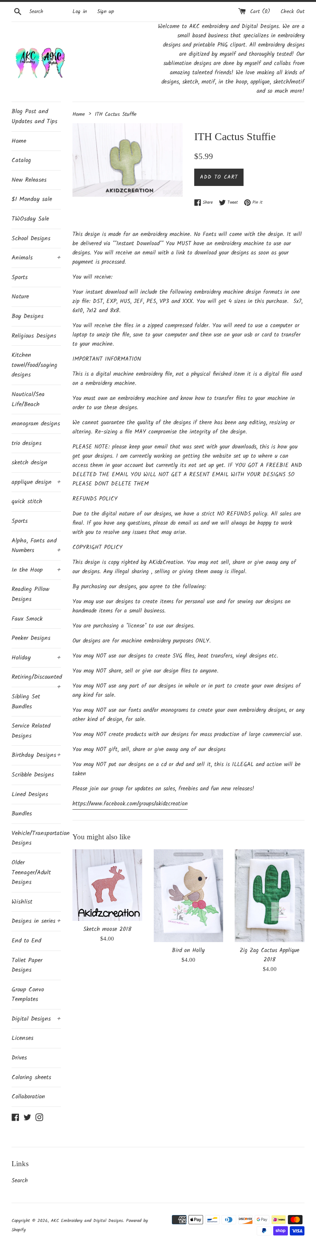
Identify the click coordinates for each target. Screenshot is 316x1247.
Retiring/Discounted (36, 679)
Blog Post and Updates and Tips (34, 116)
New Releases (29, 180)
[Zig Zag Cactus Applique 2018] (269, 895)
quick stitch (27, 501)
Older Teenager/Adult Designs (31, 872)
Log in (79, 12)
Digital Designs (36, 1019)
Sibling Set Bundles (26, 701)
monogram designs (36, 423)
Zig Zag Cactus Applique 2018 (269, 955)
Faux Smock (27, 619)
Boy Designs (28, 316)
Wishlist (22, 902)
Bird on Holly (188, 950)
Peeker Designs (31, 638)
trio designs (27, 443)
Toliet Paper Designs (27, 965)
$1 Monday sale (32, 199)
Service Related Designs (31, 731)
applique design (36, 482)
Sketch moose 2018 (107, 929)
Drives (19, 1058)
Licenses (23, 1038)
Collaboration (28, 1096)
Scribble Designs (33, 775)
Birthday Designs (36, 755)
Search (20, 1180)
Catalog (21, 160)
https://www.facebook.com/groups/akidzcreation (130, 803)
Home (19, 141)
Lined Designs (30, 794)
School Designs (31, 238)
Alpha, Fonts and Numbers (36, 546)
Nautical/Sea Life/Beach (28, 399)
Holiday (36, 658)
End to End (26, 941)
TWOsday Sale (30, 219)
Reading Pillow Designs (30, 594)
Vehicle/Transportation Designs (36, 838)
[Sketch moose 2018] (107, 885)
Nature (20, 296)
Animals (36, 258)
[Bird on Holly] (189, 895)
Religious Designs (34, 336)
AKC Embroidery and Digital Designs (87, 1220)
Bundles (22, 814)
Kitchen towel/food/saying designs (34, 365)
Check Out (292, 12)
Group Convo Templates (28, 994)
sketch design (29, 462)
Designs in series (36, 921)
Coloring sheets (31, 1077)
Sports (20, 277)
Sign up (105, 12)
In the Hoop (36, 570)
